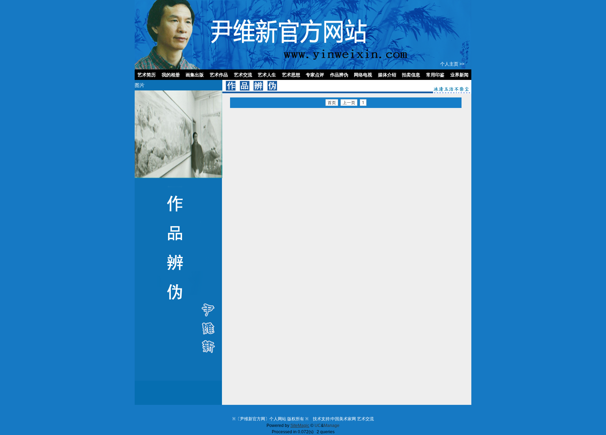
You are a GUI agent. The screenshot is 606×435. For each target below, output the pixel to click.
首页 (332, 103)
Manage (331, 425)
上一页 (349, 103)
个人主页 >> (452, 64)
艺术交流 (365, 419)
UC (318, 425)
